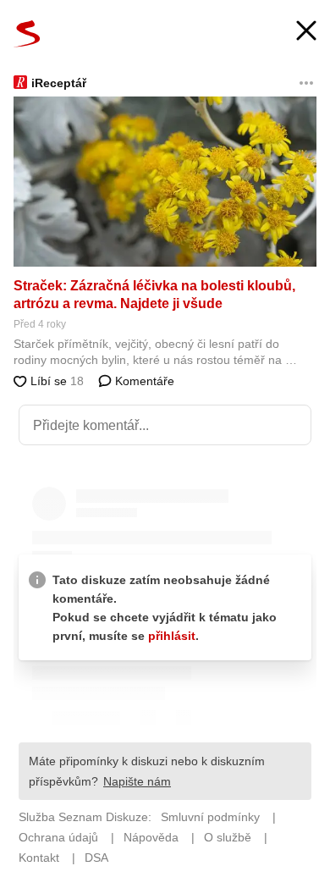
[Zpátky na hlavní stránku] (27, 33)
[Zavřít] (306, 32)
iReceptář (58, 83)
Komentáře (143, 381)
